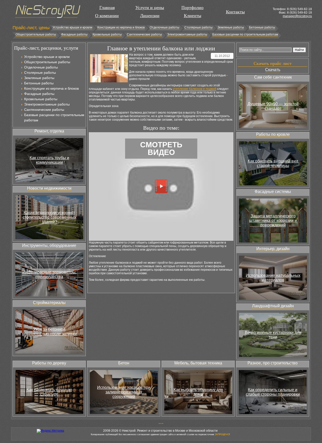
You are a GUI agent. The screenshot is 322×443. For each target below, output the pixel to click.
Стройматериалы (49, 302)
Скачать (272, 69)
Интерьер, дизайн (273, 249)
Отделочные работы (164, 27)
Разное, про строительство (273, 363)
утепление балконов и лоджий (194, 89)
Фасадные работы (74, 34)
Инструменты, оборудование (49, 245)
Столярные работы (198, 27)
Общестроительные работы (36, 34)
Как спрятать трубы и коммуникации (49, 160)
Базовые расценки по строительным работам (245, 34)
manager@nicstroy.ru (297, 16)
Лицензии (149, 15)
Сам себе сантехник (273, 77)
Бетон (123, 363)
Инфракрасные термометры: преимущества (49, 274)
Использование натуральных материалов (273, 277)
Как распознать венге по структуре (49, 392)
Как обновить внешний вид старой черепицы (273, 163)
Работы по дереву (49, 363)
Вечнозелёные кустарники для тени (273, 334)
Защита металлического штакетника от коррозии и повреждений (273, 220)
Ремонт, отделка (49, 131)
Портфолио (192, 7)
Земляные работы (231, 27)
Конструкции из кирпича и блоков (121, 27)
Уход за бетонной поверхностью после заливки (49, 331)
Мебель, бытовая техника (198, 363)
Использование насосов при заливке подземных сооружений (123, 392)
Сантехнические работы (144, 34)
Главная (107, 7)
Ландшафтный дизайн (273, 306)
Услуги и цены (149, 7)
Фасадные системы (273, 191)
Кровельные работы (107, 34)
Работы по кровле (273, 134)
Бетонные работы (262, 27)
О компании (107, 15)
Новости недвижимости (49, 188)
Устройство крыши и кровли (72, 27)
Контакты (235, 11)
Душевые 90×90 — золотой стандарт (273, 106)
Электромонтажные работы (187, 34)
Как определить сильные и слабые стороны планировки (273, 392)
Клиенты (192, 15)
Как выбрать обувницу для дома (198, 392)
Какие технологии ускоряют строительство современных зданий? (49, 217)
